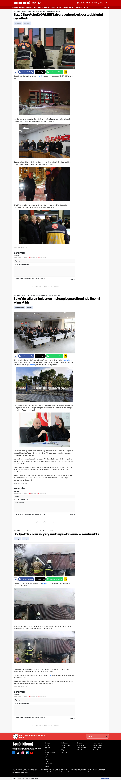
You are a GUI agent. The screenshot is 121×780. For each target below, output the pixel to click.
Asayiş (53, 7)
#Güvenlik (27, 23)
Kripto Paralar (81, 750)
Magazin (29, 7)
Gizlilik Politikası (66, 745)
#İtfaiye (25, 539)
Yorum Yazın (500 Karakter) (21, 264)
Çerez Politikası (65, 752)
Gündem (15, 7)
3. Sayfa (86, 7)
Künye (63, 748)
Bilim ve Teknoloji (43, 7)
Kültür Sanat (79, 7)
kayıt (39, 257)
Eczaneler (96, 750)
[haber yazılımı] (105, 778)
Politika (65, 7)
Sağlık (71, 7)
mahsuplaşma (67, 360)
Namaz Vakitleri (98, 745)
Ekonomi (22, 7)
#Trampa (29, 307)
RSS (15, 778)
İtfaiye (49, 675)
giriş (29, 257)
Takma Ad (17, 255)
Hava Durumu (97, 743)
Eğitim (59, 7)
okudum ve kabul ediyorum (30, 278)
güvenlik (39, 76)
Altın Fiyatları (81, 745)
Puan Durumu (97, 748)
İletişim (63, 750)
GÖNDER (72, 279)
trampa (32, 365)
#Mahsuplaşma (19, 307)
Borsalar (79, 743)
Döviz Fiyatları (81, 748)
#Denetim (18, 23)
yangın (44, 583)
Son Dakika (17, 11)
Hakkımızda (64, 743)
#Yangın (17, 539)
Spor (35, 7)
